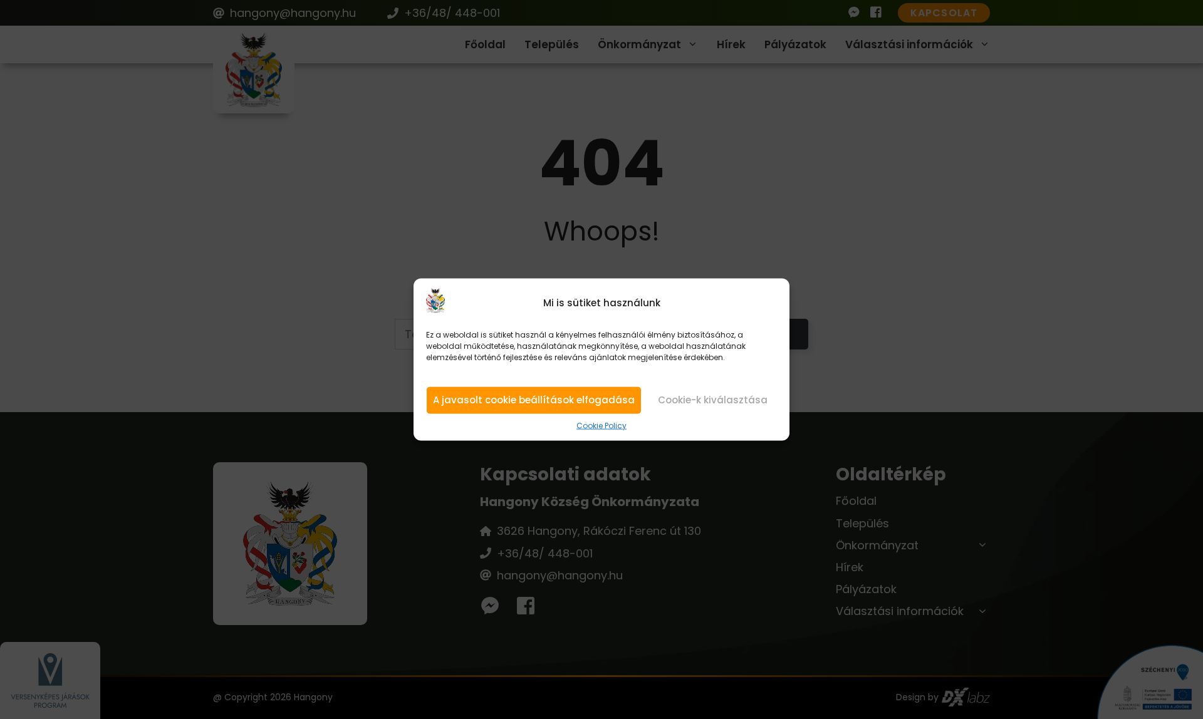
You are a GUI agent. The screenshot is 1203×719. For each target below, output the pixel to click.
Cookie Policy (601, 426)
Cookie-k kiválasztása (713, 399)
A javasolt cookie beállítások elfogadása (534, 399)
